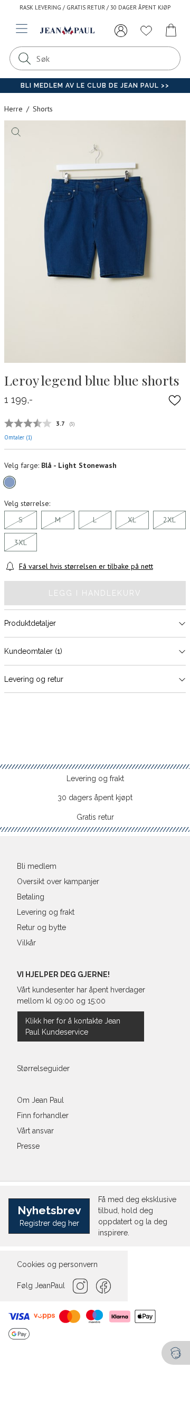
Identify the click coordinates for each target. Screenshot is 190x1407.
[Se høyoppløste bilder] (95, 241)
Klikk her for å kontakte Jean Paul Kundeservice (72, 1026)
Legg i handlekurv (95, 593)
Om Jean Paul (40, 1100)
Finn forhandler (43, 1115)
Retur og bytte (41, 927)
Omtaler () (18, 437)
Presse (28, 1146)
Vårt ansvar (35, 1131)
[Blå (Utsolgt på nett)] (9, 482)
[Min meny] (121, 30)
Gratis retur (95, 817)
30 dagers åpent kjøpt (95, 797)
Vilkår (26, 943)
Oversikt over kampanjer (58, 881)
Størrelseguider (43, 1068)
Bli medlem (36, 866)
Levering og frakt (95, 778)
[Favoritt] (175, 400)
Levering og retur (33, 679)
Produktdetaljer (30, 623)
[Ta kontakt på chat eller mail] (176, 1353)
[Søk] (24, 58)
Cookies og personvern (57, 1264)
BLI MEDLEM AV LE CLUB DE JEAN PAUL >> (95, 85)
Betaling (30, 897)
